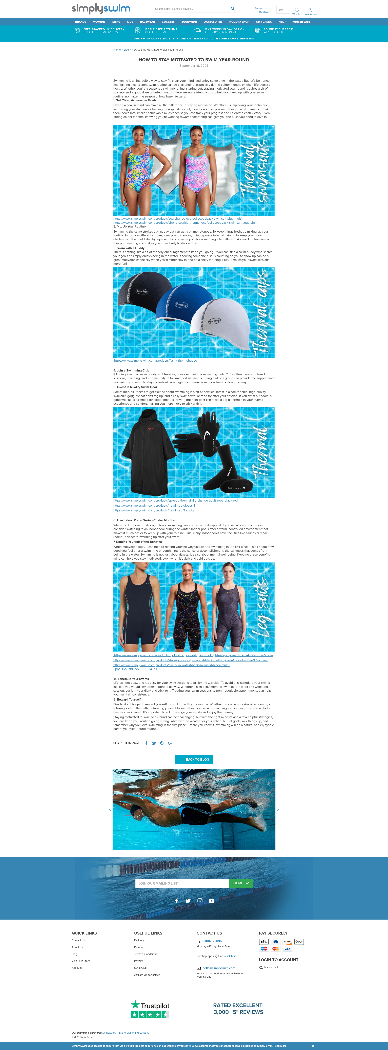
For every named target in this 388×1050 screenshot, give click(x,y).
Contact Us (78, 940)
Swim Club (140, 968)
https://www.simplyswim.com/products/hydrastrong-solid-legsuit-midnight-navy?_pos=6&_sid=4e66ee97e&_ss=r (193, 655)
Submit (238, 883)
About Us (77, 947)
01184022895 (212, 941)
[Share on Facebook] (146, 743)
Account (77, 968)
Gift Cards (264, 21)
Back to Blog (197, 760)
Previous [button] (110, 809)
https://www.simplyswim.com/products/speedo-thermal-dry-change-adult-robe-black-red (175, 501)
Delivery (139, 940)
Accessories (213, 21)
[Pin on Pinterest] (162, 743)
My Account (262, 8)
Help (282, 21)
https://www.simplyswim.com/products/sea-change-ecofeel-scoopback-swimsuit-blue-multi (177, 219)
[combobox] (195, 9)
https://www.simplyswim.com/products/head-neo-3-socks (153, 510)
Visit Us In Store (81, 961)
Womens (99, 21)
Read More (280, 1046)
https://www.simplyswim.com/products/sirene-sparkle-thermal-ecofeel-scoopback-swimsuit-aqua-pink (184, 223)
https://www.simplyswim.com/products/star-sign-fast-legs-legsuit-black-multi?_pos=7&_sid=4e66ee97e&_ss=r (190, 660)
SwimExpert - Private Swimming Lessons (125, 1032)
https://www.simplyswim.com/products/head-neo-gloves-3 (154, 506)
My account (271, 967)
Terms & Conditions (145, 954)
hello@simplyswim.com (218, 968)
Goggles (168, 21)
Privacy (138, 961)
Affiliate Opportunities (147, 975)
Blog (74, 954)
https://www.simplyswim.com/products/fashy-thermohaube (155, 361)
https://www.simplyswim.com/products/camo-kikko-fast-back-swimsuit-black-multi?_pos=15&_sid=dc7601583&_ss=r (171, 667)
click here (231, 956)
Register (264, 11)
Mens (116, 21)
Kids (130, 21)
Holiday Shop (239, 21)
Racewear (147, 21)
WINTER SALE (301, 21)
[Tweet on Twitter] (154, 743)
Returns (138, 947)
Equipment (189, 21)
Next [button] (278, 809)
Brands (80, 21)
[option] (194, 809)
